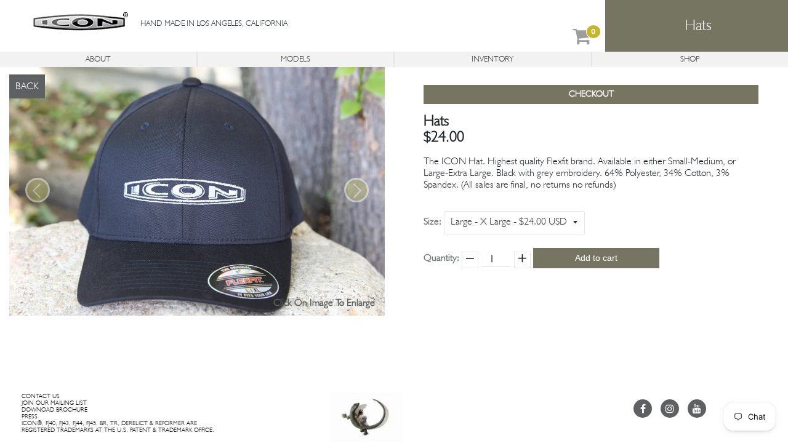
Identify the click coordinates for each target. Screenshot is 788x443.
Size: (432, 222)
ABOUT (98, 59)
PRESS (30, 416)
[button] (37, 190)
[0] (582, 39)
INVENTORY (492, 59)
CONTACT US (41, 396)
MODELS (295, 59)
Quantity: (441, 258)
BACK (27, 87)
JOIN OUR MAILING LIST (54, 403)
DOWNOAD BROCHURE (54, 410)
